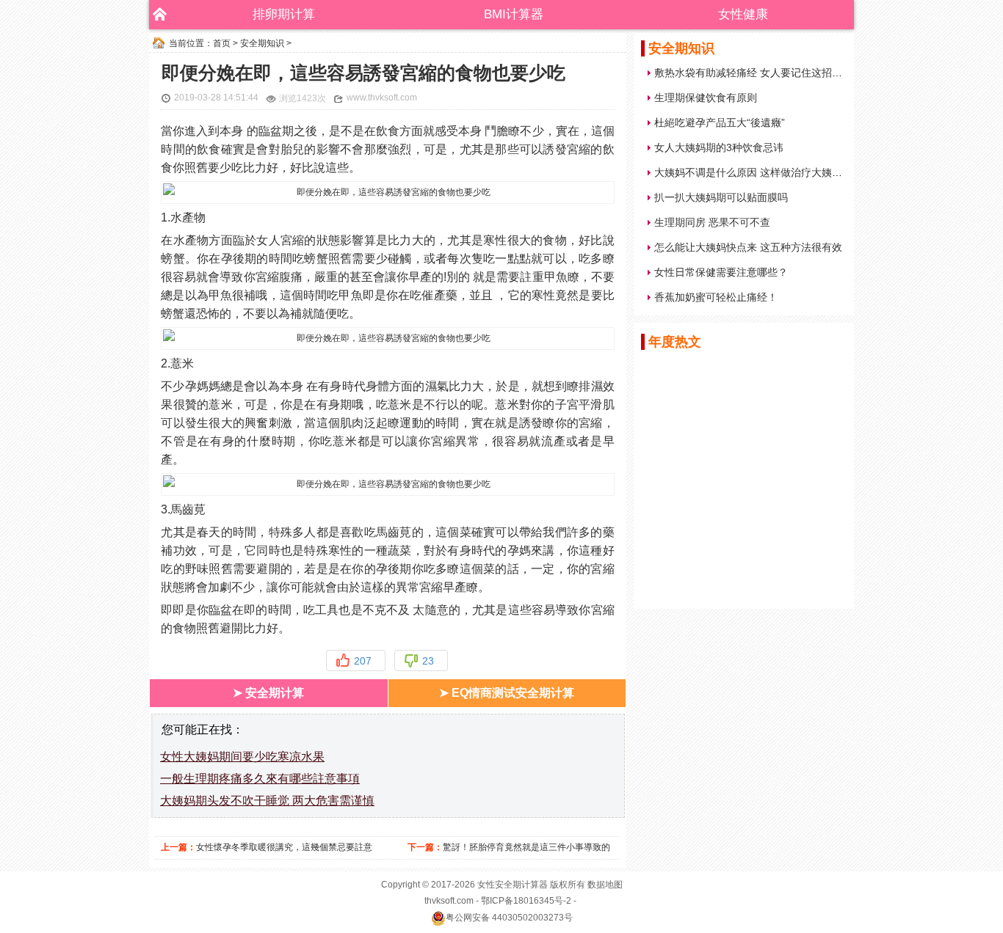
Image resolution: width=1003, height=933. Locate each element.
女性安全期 (499, 884)
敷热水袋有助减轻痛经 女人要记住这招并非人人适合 (774, 72)
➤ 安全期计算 (268, 693)
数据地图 (605, 884)
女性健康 (743, 14)
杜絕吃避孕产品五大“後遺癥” (719, 122)
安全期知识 (262, 43)
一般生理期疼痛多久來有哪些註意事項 (260, 778)
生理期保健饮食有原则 (705, 97)
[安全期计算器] (156, 14)
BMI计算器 (513, 14)
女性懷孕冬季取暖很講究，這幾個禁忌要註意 (284, 847)
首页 (222, 43)
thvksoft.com (449, 901)
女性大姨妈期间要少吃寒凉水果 (242, 756)
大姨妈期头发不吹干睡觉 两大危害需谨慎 (267, 800)
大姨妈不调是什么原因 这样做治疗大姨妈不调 (758, 172)
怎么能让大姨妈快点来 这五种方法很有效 (748, 247)
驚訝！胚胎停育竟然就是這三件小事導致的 (526, 847)
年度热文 (674, 341)
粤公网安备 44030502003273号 (509, 917)
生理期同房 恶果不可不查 (712, 222)
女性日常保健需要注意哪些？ (721, 272)
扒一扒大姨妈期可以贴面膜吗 (721, 197)
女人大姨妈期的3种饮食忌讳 (718, 147)
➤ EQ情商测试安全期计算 (506, 693)
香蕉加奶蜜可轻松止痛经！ (716, 297)
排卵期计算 (284, 14)
